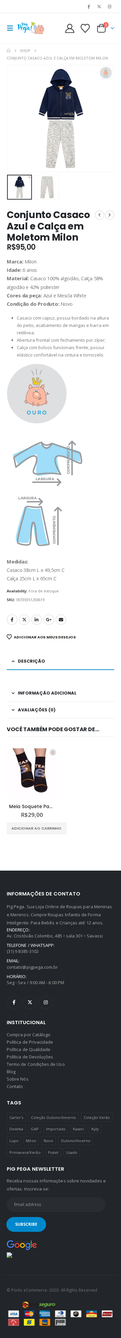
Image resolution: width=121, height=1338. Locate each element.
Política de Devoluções (30, 1057)
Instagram (45, 1002)
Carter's (16, 1117)
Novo (48, 1140)
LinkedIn (36, 619)
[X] (99, 6)
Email (60, 619)
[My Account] (70, 28)
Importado (56, 1128)
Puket (53, 1152)
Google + (48, 619)
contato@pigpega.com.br (32, 967)
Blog (11, 1072)
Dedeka (16, 1128)
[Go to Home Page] (8, 50)
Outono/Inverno (75, 1140)
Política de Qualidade (28, 1049)
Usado (71, 1152)
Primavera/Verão (25, 1152)
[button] (12, 28)
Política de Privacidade (30, 1042)
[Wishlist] (85, 28)
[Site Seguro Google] (22, 1245)
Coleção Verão (97, 1117)
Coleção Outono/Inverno (53, 1117)
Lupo (13, 1140)
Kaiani (78, 1128)
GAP (34, 1128)
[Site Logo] (30, 28)
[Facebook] (88, 6)
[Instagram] (109, 6)
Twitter (24, 619)
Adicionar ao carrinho (36, 828)
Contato (15, 1086)
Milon (31, 1140)
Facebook (12, 619)
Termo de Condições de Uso (36, 1064)
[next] (109, 215)
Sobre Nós (18, 1079)
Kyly (95, 1128)
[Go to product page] (32, 773)
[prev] (99, 215)
